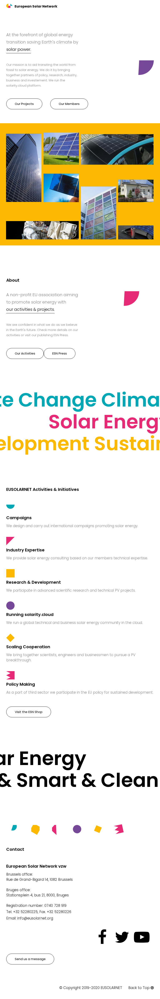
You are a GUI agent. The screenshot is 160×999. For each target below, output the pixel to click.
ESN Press (59, 353)
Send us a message (30, 959)
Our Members (69, 104)
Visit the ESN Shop (28, 712)
